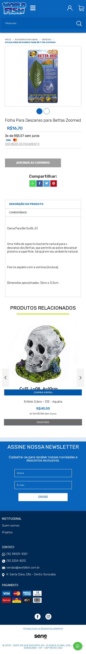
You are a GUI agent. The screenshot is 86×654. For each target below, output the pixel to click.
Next (80, 378)
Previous (5, 378)
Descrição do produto (26, 204)
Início (8, 40)
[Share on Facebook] (39, 183)
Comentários (18, 212)
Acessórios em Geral (26, 40)
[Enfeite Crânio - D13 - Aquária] (43, 356)
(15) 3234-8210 (16, 561)
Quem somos (10, 525)
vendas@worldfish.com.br (23, 567)
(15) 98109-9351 (16, 554)
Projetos (7, 532)
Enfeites (46, 40)
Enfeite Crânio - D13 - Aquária (43, 401)
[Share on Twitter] (46, 183)
